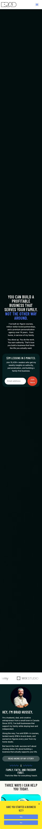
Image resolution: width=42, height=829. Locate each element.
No (21, 823)
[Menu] (37, 4)
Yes (21, 817)
